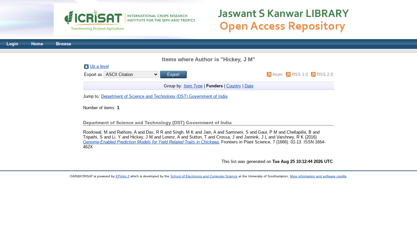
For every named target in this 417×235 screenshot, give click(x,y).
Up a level (99, 66)
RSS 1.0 (300, 74)
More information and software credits (318, 176)
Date (249, 85)
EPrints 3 (122, 176)
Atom (277, 74)
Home (37, 43)
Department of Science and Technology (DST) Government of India (164, 96)
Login (12, 43)
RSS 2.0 (325, 74)
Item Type (193, 85)
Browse (63, 43)
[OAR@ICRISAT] (208, 37)
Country (233, 85)
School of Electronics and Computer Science (203, 176)
